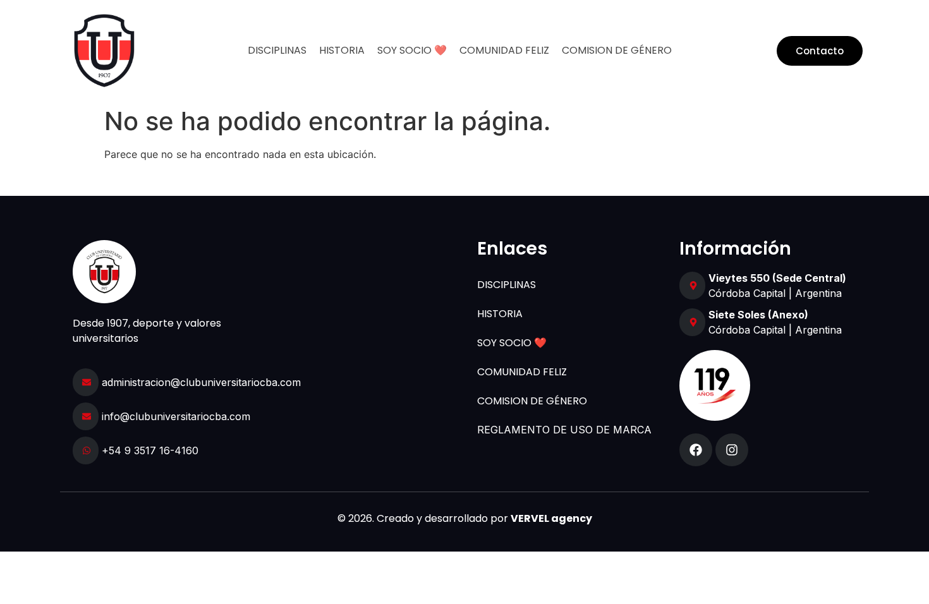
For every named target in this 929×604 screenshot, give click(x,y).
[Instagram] (731, 449)
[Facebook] (695, 449)
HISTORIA (342, 50)
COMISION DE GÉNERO (617, 50)
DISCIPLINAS (277, 50)
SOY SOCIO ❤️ (412, 50)
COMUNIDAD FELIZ (504, 50)
